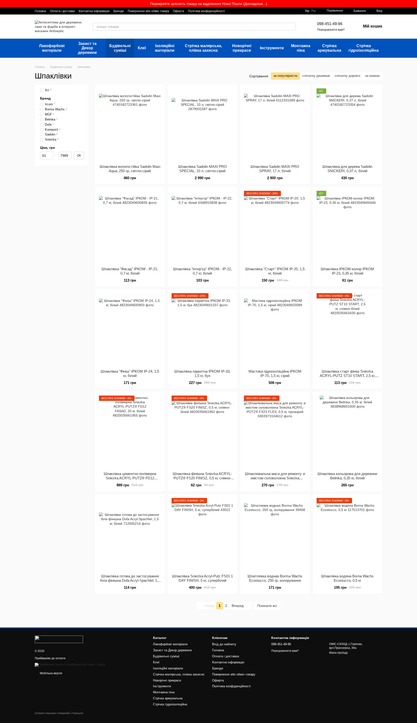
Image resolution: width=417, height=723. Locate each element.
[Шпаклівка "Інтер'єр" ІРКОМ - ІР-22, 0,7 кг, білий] (203, 227)
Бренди (118, 11)
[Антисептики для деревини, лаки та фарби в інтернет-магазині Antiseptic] (59, 639)
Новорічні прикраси (241, 48)
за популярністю (285, 76)
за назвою (372, 76)
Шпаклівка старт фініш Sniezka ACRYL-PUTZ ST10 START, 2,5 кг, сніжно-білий (347, 375)
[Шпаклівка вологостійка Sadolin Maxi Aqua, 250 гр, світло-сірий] (130, 124)
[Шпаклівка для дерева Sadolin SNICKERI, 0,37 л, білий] (348, 124)
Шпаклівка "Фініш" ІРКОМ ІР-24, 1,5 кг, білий (130, 373)
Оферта (178, 11)
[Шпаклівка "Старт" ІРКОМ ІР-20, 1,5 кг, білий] (275, 227)
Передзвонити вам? (331, 29)
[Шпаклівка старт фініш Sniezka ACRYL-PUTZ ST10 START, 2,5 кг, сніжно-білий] (348, 329)
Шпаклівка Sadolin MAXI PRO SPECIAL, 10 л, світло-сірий (202, 168)
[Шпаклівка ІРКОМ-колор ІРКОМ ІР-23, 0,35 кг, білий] (348, 227)
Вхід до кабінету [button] (224, 644)
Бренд (45, 98)
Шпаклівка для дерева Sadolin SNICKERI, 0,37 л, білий (347, 168)
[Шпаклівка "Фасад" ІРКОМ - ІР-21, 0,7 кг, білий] (130, 227)
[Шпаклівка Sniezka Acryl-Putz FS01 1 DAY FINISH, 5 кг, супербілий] (203, 534)
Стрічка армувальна (329, 48)
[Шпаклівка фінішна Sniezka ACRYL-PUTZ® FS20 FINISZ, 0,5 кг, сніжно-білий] (203, 432)
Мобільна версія (50, 673)
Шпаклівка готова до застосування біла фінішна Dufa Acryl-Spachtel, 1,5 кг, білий (130, 580)
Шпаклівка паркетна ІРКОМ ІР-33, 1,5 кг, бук (202, 373)
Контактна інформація (94, 11)
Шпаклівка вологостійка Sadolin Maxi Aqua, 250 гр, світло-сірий (130, 168)
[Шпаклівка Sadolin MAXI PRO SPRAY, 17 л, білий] (275, 124)
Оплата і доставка (62, 11)
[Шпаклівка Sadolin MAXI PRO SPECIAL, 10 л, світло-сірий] (203, 124)
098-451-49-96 (329, 24)
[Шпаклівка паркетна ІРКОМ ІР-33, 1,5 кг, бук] (203, 329)
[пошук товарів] (292, 26)
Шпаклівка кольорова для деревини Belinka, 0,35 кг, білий (347, 476)
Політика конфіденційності (206, 11)
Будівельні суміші (120, 48)
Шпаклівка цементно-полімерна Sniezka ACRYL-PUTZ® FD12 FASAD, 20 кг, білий (130, 478)
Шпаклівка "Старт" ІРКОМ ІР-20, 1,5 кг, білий (275, 271)
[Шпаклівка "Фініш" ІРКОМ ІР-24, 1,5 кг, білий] (130, 329)
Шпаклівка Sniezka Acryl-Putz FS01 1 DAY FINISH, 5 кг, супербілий (202, 578)
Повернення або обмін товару (148, 11)
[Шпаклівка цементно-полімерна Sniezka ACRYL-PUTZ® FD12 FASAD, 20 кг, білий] (130, 432)
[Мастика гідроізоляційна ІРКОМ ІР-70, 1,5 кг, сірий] (275, 329)
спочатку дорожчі (347, 76)
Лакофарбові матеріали (51, 48)
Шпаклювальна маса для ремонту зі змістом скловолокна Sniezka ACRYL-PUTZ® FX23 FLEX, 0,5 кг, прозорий (275, 480)
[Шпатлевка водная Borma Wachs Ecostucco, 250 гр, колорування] (275, 534)
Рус (313, 10)
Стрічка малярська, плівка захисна (203, 48)
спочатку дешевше (316, 76)
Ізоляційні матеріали (164, 48)
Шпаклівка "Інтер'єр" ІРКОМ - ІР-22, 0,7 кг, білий (202, 271)
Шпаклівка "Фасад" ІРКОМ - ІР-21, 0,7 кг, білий (130, 271)
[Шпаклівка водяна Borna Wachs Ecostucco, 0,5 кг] (348, 534)
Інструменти (272, 48)
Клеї (142, 48)
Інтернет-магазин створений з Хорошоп (59, 713)
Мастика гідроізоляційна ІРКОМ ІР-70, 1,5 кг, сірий (275, 373)
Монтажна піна (300, 48)
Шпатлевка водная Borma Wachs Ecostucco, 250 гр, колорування (275, 578)
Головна (40, 11)
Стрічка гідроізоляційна (363, 48)
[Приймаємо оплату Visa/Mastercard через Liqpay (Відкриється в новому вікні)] (70, 664)
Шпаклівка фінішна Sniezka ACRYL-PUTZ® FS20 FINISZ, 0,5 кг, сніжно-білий (202, 478)
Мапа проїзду (338, 652)
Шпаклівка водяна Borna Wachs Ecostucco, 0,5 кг (347, 578)
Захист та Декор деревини (87, 48)
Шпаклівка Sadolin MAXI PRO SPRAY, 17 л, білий (274, 168)
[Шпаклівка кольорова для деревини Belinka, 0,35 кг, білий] (348, 432)
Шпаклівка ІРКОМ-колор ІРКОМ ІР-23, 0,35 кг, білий (347, 271)
